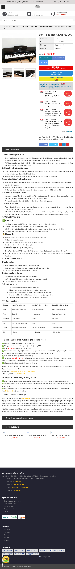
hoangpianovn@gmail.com (19, 487)
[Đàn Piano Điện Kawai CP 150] (61, 432)
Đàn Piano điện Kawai (46, 26)
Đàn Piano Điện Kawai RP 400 (13, 435)
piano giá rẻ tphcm (58, 550)
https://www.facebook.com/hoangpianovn (23, 371)
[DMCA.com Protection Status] (6, 563)
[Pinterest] (67, 144)
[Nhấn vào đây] (9, 391)
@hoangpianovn (19, 484)
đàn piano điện (26, 398)
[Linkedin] (64, 144)
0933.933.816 (40, 2)
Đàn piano (25, 26)
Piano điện (34, 26)
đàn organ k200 (19, 554)
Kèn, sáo (6, 535)
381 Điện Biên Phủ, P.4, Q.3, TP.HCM (17, 2)
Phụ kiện (6, 537)
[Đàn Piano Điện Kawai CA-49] (37, 432)
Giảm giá (6, 540)
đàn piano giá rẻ (7, 554)
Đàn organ (7, 532)
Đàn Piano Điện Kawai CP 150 (61, 435)
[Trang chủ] (37, 7)
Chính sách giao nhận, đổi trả (12, 501)
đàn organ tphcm (32, 550)
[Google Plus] (60, 144)
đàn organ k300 (7, 550)
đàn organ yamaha (45, 550)
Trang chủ (7, 26)
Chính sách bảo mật (10, 503)
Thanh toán (67, 2)
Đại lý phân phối (8, 506)
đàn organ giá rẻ (19, 550)
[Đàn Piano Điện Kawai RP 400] (13, 432)
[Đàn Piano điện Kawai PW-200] (7, 73)
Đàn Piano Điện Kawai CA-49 (37, 435)
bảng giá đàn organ (32, 554)
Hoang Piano (17, 490)
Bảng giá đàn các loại (10, 509)
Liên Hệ (6, 511)
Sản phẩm (16, 26)
